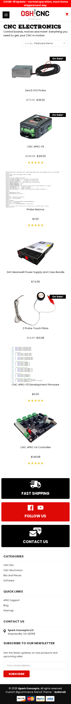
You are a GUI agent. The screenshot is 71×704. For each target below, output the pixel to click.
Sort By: (29, 43)
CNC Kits (8, 565)
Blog (5, 605)
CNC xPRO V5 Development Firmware (35, 384)
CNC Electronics (13, 570)
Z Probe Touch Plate (35, 328)
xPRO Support (11, 600)
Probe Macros (35, 209)
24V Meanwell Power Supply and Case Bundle (35, 272)
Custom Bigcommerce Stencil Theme (29, 692)
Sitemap (8, 610)
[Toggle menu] (6, 14)
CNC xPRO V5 (35, 146)
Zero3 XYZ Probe (35, 90)
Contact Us (35, 541)
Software (8, 580)
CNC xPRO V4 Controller (35, 447)
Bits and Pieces (12, 575)
